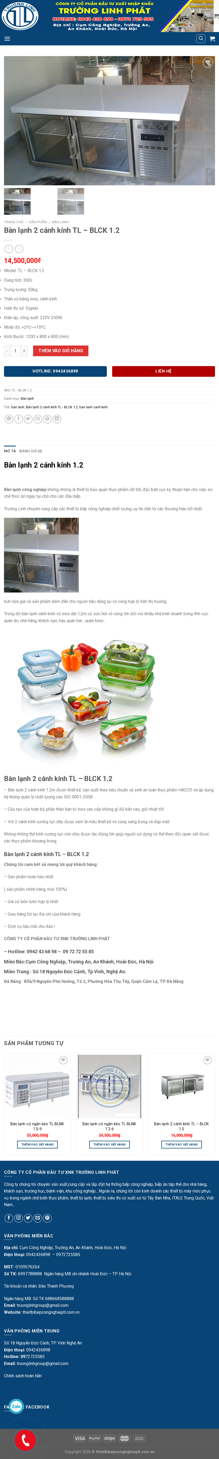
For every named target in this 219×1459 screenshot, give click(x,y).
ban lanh (17, 407)
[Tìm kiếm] (200, 38)
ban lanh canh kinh (93, 407)
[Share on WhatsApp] (9, 419)
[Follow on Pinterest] (47, 1218)
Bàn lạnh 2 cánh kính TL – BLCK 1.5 (181, 1126)
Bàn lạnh (60, 222)
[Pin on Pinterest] (47, 419)
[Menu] (7, 38)
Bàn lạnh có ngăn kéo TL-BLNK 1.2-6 (109, 1126)
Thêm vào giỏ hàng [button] (37, 1144)
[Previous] (4, 1106)
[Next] (215, 1106)
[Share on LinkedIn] (57, 419)
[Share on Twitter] (28, 419)
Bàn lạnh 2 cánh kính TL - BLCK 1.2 (52, 407)
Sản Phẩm (38, 222)
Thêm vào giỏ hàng (60, 350)
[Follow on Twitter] (28, 1218)
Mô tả (10, 451)
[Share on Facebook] (18, 419)
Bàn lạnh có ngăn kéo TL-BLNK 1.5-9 (37, 1126)
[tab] (10, 451)
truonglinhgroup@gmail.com (42, 1305)
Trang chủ (14, 222)
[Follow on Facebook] (9, 1218)
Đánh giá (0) (30, 451)
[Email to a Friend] (37, 419)
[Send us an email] (37, 1218)
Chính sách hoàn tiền (23, 1375)
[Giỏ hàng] (216, 16)
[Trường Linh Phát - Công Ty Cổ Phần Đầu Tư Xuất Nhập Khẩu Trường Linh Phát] (107, 16)
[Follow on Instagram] (18, 1218)
